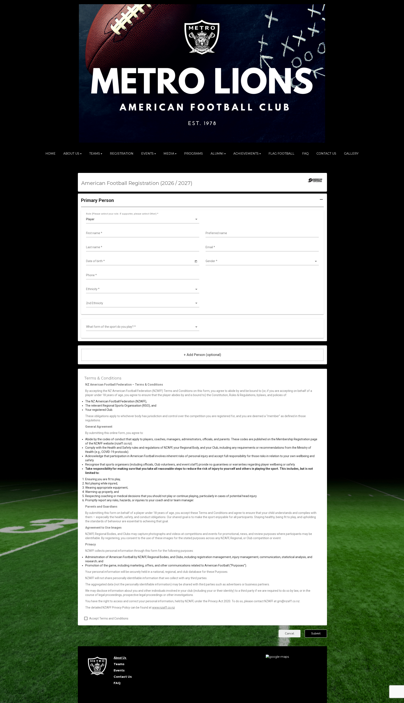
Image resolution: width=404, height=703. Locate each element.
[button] (202, 202)
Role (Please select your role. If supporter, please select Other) (122, 213)
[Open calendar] (196, 261)
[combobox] (142, 233)
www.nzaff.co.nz (163, 607)
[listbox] (142, 219)
